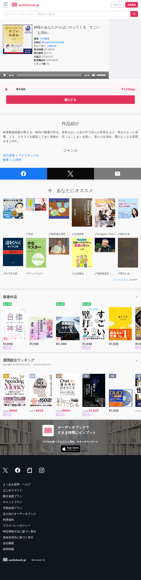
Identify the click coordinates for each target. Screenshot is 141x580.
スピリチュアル (29, 155)
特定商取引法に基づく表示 (19, 531)
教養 (6, 160)
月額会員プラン (12, 508)
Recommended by (121, 280)
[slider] (102, 74)
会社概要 (8, 543)
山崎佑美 (52, 45)
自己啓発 (9, 155)
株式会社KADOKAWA (53, 42)
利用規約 (8, 519)
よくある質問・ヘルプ (16, 484)
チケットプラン (12, 502)
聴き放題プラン (12, 496)
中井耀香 (44, 38)
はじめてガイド (12, 490)
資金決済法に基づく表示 (18, 537)
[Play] (5, 75)
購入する (70, 99)
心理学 (17, 160)
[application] (54, 75)
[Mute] (93, 75)
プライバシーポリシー (16, 525)
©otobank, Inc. (39, 560)
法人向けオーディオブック (19, 513)
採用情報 (8, 549)
